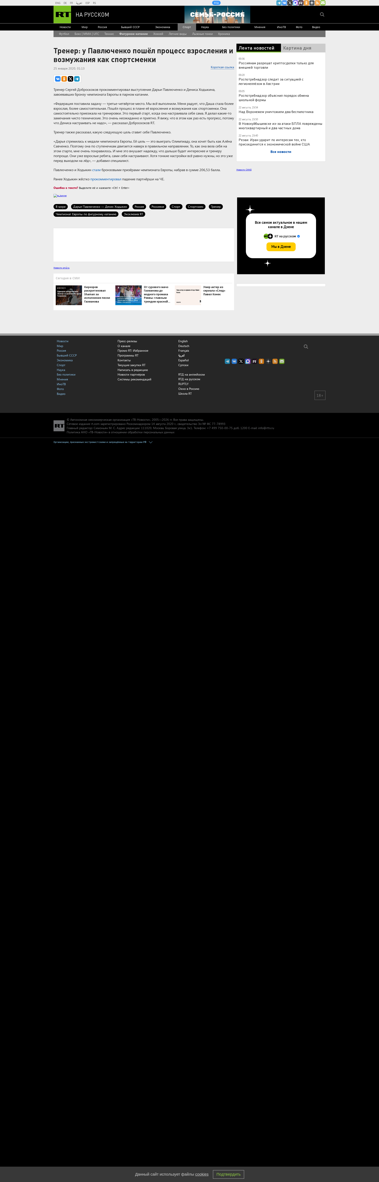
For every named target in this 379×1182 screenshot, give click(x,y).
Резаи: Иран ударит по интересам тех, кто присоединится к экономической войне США (274, 141)
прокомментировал (105, 179)
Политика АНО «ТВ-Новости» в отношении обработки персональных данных (120, 432)
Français (183, 350)
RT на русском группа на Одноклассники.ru (306, 2)
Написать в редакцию (133, 370)
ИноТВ (281, 27)
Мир (85, 27)
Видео (316, 27)
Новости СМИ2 (244, 169)
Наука (205, 27)
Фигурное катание (133, 34)
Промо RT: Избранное (133, 350)
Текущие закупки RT (131, 365)
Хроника (224, 34)
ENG (57, 3)
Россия (102, 27)
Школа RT (185, 393)
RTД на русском (189, 379)
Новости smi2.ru (62, 267)
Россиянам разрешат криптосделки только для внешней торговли (276, 65)
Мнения (259, 27)
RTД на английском (191, 374)
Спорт (187, 27)
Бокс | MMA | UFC (87, 34)
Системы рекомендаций (134, 379)
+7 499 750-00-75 (220, 428)
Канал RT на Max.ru (295, 2)
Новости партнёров (131, 374)
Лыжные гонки (202, 34)
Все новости (280, 151)
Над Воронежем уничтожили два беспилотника (276, 111)
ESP (88, 3)
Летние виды (178, 34)
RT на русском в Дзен (312, 2)
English (183, 341)
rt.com (95, 424)
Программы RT (128, 355)
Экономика (162, 27)
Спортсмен (195, 206)
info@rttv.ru (266, 428)
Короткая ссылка (222, 67)
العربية (79, 3)
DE (65, 3)
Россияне (158, 206)
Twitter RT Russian (290, 2)
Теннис (109, 34)
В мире (61, 206)
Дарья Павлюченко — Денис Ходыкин (100, 206)
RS (94, 3)
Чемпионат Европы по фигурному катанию (86, 214)
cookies (202, 1174)
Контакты (124, 360)
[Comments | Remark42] (144, 244)
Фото (299, 27)
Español (183, 360)
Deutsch (183, 346)
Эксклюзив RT (133, 214)
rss (317, 2)
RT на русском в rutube (301, 2)
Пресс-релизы (127, 341)
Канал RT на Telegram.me (279, 2)
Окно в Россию (188, 389)
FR (71, 3)
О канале (124, 346)
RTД (216, 3)
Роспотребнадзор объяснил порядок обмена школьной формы (274, 97)
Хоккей (158, 34)
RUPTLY (183, 384)
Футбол (64, 34)
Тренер (216, 206)
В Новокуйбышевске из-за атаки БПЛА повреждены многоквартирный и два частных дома (280, 125)
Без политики (231, 27)
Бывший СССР (130, 27)
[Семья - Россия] (217, 14)
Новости (65, 27)
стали (96, 169)
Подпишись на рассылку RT (322, 2)
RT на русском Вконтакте (284, 2)
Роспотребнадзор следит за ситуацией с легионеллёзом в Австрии (271, 81)
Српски (183, 365)
